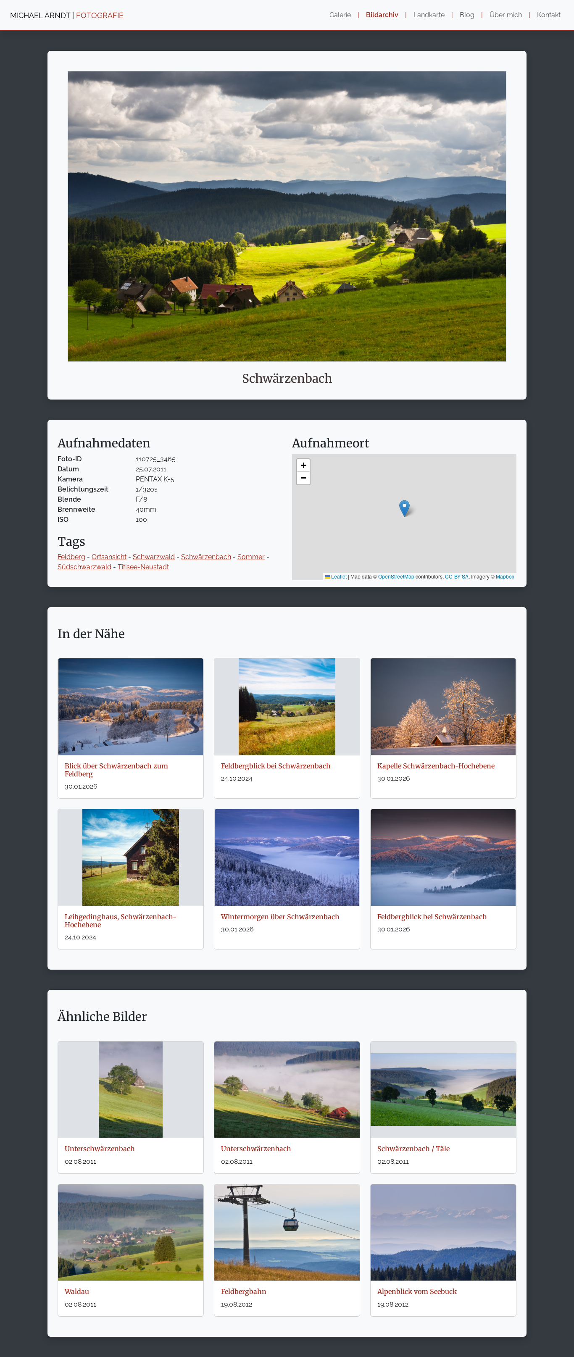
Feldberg (71, 557)
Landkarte (429, 15)
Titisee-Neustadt (143, 567)
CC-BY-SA (457, 576)
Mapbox (505, 576)
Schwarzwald (154, 557)
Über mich (506, 15)
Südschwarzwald (84, 567)
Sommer (251, 557)
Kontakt (549, 15)
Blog (467, 15)
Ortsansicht (109, 557)
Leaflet (338, 576)
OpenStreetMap (396, 576)
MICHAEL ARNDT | (67, 15)
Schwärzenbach (206, 557)
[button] (404, 508)
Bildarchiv (382, 15)
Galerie (340, 15)
